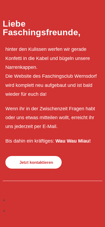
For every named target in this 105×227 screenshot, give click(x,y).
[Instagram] (10, 210)
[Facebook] (10, 200)
